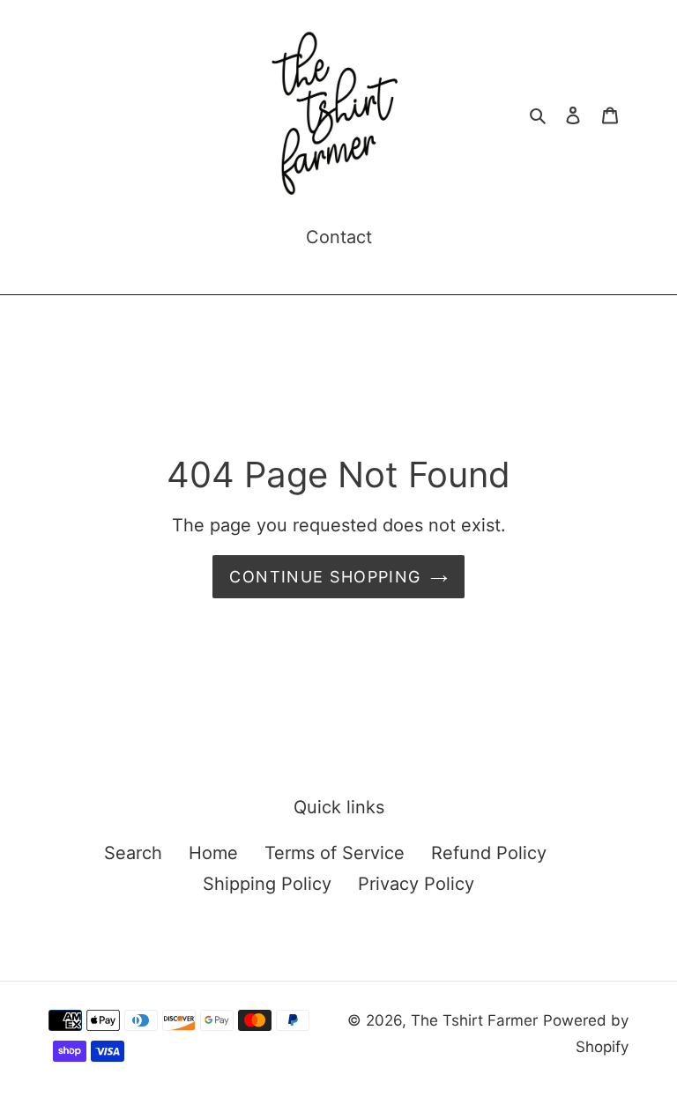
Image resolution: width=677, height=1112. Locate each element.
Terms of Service (334, 853)
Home (213, 853)
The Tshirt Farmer (474, 1020)
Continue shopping (324, 576)
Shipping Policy (267, 883)
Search (133, 853)
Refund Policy (489, 853)
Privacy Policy (416, 883)
